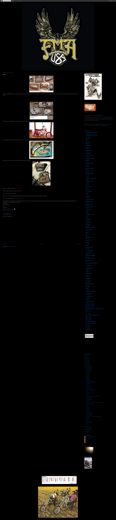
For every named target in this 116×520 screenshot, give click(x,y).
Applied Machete (88, 273)
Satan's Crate (88, 316)
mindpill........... (88, 270)
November (88, 368)
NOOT (87, 140)
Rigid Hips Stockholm (89, 201)
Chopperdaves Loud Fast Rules (91, 178)
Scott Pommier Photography (90, 321)
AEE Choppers (88, 137)
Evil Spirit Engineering (90, 199)
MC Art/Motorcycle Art (90, 170)
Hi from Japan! (88, 397)
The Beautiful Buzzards (90, 301)
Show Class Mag (88, 222)
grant (85, 441)
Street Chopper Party (89, 413)
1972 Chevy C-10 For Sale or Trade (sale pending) (94, 402)
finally (87, 405)
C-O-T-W (87, 410)
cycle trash (87, 324)
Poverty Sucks (88, 313)
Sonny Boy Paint (88, 265)
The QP (86, 439)
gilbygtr (87, 211)
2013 (87, 360)
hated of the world (89, 240)
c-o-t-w (87, 394)
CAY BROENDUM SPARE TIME (91, 132)
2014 (87, 358)
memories (87, 400)
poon (85, 442)
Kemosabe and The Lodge (90, 257)
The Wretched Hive (89, 293)
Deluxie (87, 232)
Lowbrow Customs (89, 319)
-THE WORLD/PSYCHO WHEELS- (92, 135)
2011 (87, 363)
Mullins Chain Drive (89, 204)
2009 (87, 431)
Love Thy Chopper (89, 191)
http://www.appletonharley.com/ (18, 198)
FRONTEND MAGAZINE (90, 227)
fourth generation (89, 399)
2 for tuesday (88, 383)
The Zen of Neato (89, 209)
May (87, 377)
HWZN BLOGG (88, 142)
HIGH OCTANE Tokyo (90, 237)
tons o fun (88, 407)
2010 (87, 365)
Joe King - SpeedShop (89, 168)
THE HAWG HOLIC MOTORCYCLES (92, 315)
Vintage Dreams (88, 196)
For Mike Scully (89, 380)
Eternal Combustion (89, 268)
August (88, 372)
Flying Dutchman (89, 329)
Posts (87, 334)
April (88, 379)
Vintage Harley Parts (89, 252)
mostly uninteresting (89, 260)
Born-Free (87, 160)
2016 (87, 355)
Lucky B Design (88, 186)
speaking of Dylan (89, 388)
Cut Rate (87, 288)
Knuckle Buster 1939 (89, 163)
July (87, 374)
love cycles (87, 176)
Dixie (86, 234)
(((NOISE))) (88, 242)
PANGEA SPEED (89, 150)
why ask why (88, 386)
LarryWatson (88, 327)
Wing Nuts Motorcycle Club (90, 291)
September (88, 371)
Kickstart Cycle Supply (89, 206)
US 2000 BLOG (88, 145)
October (88, 369)
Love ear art (88, 183)
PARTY (87, 419)
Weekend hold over (89, 415)
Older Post (78, 244)
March (88, 426)
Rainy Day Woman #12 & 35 (91, 389)
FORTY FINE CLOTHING (89, 436)
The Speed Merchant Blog (90, 304)
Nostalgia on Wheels (89, 155)
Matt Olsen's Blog (89, 229)
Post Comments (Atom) (11, 246)
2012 (87, 361)
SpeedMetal (88, 275)
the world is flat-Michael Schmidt (91, 263)
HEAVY (87, 193)
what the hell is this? (89, 392)
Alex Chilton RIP (89, 422)
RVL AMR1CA (88, 278)
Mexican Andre (88, 411)
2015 (87, 357)
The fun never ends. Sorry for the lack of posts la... (94, 416)
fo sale (4, 74)
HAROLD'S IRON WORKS (90, 255)
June (87, 375)
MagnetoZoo (88, 147)
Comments (88, 336)
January (88, 429)
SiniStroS (87, 188)
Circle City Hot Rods (89, 296)
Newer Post (5, 244)
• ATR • (87, 217)
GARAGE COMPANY (89, 247)
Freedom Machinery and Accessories (98, 118)
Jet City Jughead (87, 438)
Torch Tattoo (88, 326)
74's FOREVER (88, 280)
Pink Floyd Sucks (89, 421)
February (88, 428)
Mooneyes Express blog (90, 307)
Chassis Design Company (90, 158)
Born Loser (88, 165)
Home (41, 244)
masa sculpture (88, 224)
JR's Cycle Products (89, 250)
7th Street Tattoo (88, 318)
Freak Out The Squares (90, 173)
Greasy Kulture (88, 153)
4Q (86, 311)
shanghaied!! (88, 298)
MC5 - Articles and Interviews (91, 323)
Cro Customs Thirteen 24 (90, 214)
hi (86, 391)
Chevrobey (88, 408)
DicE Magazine (88, 219)
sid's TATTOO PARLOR (90, 305)
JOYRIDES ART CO (89, 181)
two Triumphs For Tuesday (90, 381)
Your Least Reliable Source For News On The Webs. (94, 308)
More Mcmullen (89, 403)
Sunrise (87, 245)
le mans (87, 424)
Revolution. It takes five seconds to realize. (93, 396)
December (88, 366)
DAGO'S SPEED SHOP (90, 283)
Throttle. (87, 310)
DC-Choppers (88, 286)
